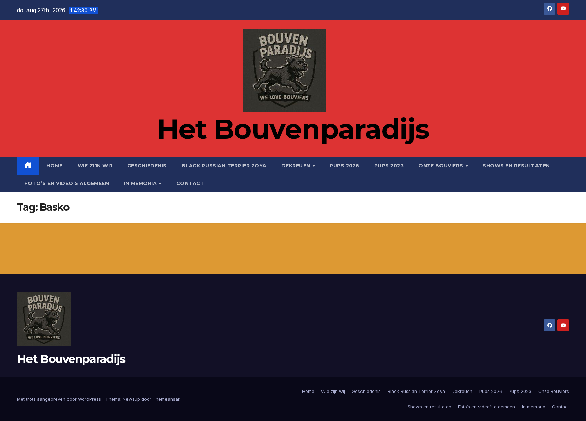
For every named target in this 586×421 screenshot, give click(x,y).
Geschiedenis (147, 166)
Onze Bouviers (441, 166)
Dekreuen (296, 166)
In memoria (141, 183)
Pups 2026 (344, 166)
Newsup (131, 399)
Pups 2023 (389, 166)
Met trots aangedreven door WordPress (59, 399)
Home (54, 166)
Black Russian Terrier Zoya (224, 166)
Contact (190, 183)
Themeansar (166, 399)
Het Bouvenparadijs (293, 129)
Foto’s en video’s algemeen (66, 183)
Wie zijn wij (95, 166)
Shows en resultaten (516, 166)
